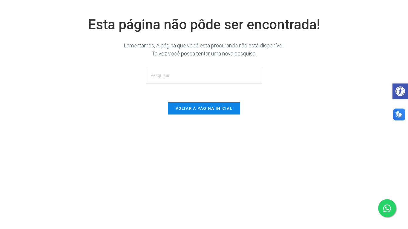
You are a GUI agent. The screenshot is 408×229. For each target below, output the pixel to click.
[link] (400, 91)
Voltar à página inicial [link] (204, 108)
